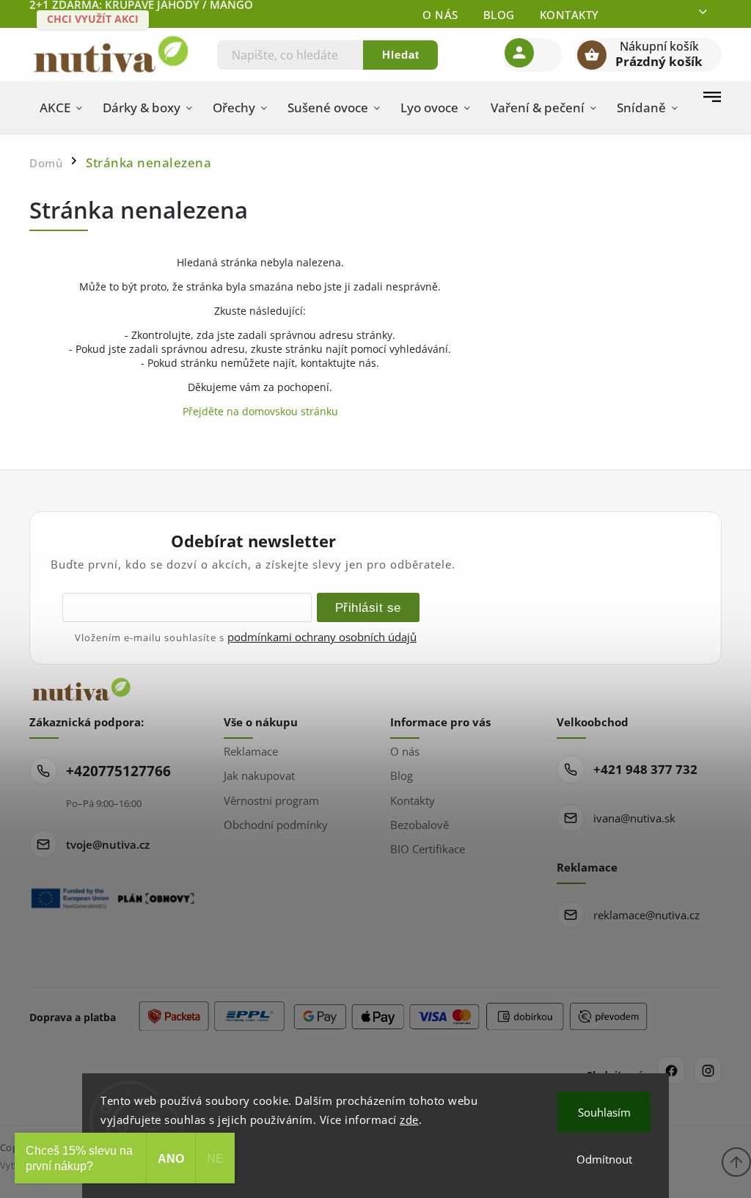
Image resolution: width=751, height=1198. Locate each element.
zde (409, 1119)
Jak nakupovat (259, 775)
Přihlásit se (368, 607)
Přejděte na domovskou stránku (260, 411)
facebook (671, 1070)
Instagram (708, 1070)
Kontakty (569, 14)
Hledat (401, 54)
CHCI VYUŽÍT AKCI (93, 19)
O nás (440, 14)
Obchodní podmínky (276, 824)
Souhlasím (604, 1112)
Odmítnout (604, 1159)
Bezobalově (419, 824)
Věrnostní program (271, 800)
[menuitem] (60, 107)
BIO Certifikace (427, 848)
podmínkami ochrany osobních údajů (322, 636)
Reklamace (251, 751)
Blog (499, 14)
